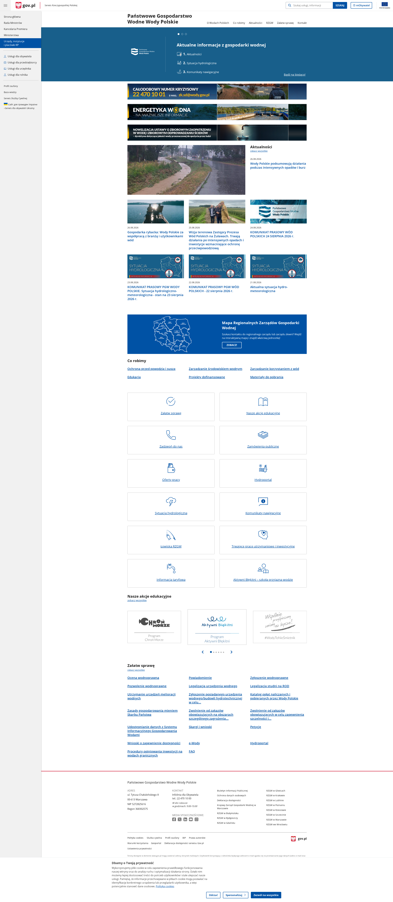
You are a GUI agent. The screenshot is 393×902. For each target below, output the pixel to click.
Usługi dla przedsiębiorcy (22, 62)
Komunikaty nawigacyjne (263, 513)
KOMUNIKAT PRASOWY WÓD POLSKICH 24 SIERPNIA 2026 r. (272, 234)
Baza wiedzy (10, 92)
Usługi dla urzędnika (19, 68)
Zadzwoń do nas (171, 446)
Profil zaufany (11, 86)
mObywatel (363, 6)
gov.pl (302, 842)
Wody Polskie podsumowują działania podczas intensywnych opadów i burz (278, 166)
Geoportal (156, 843)
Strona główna (15, 16)
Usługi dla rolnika (17, 74)
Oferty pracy (171, 480)
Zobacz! (232, 345)
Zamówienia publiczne (263, 446)
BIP (184, 837)
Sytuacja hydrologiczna (171, 513)
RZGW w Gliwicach (275, 790)
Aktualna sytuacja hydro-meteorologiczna (269, 289)
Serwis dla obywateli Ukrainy (20, 106)
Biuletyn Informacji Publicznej (232, 790)
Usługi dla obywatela (19, 56)
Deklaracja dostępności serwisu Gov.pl (184, 843)
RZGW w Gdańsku (226, 822)
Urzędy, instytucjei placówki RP (14, 43)
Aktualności (255, 23)
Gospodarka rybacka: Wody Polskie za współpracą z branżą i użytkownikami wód (155, 236)
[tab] (178, 34)
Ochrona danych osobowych (231, 795)
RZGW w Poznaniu (275, 805)
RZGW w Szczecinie (276, 814)
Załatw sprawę (285, 23)
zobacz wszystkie (259, 150)
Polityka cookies (135, 837)
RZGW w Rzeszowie (276, 810)
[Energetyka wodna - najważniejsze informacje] (217, 112)
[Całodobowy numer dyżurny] (217, 91)
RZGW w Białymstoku (228, 813)
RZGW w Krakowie (275, 795)
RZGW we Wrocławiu (276, 824)
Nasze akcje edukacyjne (263, 413)
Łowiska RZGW (171, 546)
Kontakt (302, 23)
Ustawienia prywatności (139, 848)
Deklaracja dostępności (229, 800)
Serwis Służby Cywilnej (15, 98)
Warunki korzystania (137, 843)
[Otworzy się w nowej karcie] (174, 819)
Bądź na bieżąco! (294, 74)
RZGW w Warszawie (276, 819)
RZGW (269, 23)
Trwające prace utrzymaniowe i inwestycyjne (263, 546)
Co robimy (239, 23)
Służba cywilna (154, 837)
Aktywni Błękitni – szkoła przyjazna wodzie (263, 580)
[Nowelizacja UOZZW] (217, 132)
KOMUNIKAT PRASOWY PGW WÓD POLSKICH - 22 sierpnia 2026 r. (214, 289)
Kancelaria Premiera (15, 29)
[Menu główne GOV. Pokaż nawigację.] (5, 5)
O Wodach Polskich (218, 23)
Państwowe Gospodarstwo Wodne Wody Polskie (159, 19)
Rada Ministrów (13, 23)
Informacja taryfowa (171, 580)
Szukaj (340, 5)
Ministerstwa (11, 35)
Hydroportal (263, 480)
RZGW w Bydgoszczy (227, 818)
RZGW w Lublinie (275, 800)
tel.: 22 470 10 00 (181, 798)
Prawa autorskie (197, 837)
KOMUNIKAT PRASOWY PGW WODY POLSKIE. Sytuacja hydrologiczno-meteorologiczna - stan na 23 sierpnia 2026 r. (155, 293)
